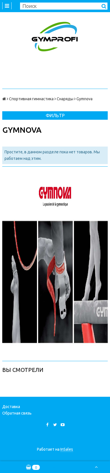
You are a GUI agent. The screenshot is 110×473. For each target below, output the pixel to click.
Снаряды (65, 99)
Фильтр (55, 115)
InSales (66, 449)
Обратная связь (17, 413)
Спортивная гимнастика (31, 99)
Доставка (11, 406)
